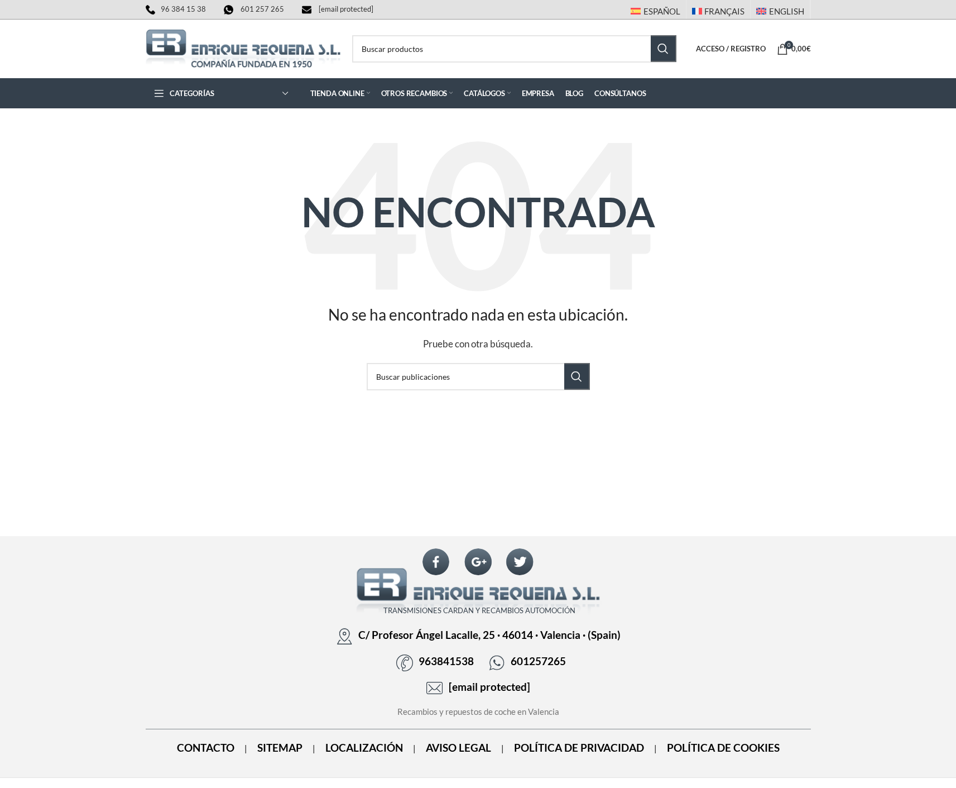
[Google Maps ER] (478, 562)
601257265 (538, 661)
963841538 (446, 661)
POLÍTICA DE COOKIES (723, 748)
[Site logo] (243, 47)
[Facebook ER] (436, 562)
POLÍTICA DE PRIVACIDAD (579, 748)
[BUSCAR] (663, 48)
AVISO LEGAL (458, 748)
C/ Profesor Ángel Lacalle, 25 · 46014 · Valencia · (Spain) (489, 635)
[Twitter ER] (519, 562)
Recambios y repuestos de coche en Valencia (478, 711)
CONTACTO (205, 748)
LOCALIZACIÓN (364, 748)
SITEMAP (279, 748)
